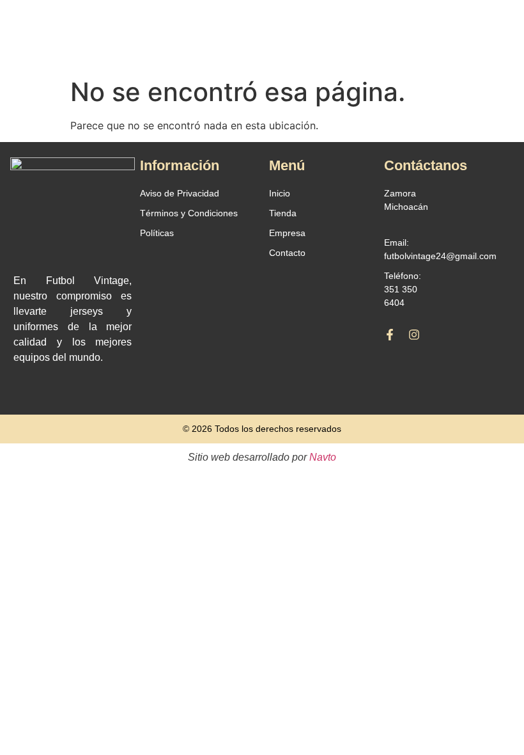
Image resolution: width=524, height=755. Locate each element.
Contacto (287, 253)
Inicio (279, 193)
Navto (322, 457)
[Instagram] (414, 334)
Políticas (157, 233)
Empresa (287, 233)
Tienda (283, 213)
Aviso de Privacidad (179, 193)
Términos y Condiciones (189, 213)
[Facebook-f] (390, 334)
